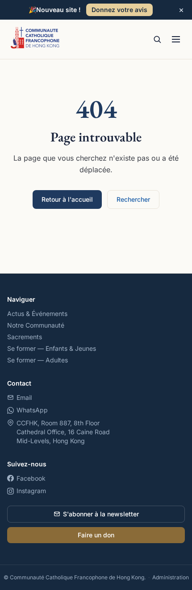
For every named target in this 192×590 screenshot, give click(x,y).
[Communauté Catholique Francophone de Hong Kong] (35, 39)
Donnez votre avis (119, 9)
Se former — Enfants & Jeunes (51, 348)
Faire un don (96, 535)
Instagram (31, 490)
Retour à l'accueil (67, 199)
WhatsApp (32, 410)
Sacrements (24, 337)
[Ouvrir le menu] (176, 39)
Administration (170, 577)
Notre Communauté (35, 325)
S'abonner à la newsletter (101, 514)
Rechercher (133, 199)
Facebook (31, 478)
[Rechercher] (157, 39)
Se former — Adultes (37, 360)
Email (24, 397)
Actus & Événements (37, 313)
